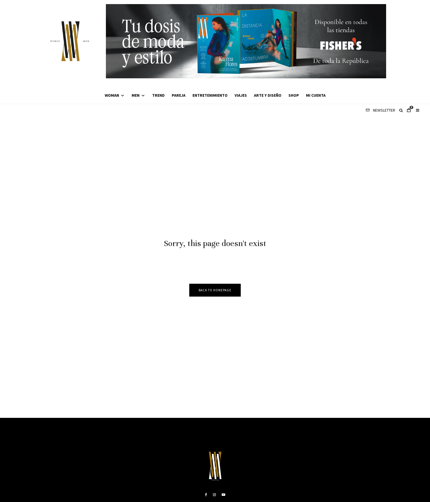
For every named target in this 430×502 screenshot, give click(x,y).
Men (136, 95)
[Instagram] (214, 494)
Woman (112, 95)
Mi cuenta (316, 95)
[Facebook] (206, 494)
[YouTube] (223, 494)
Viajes (241, 95)
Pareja (178, 95)
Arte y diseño (267, 95)
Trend (158, 95)
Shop (293, 95)
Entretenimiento (210, 95)
